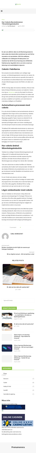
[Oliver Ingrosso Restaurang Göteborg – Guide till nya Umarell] (7, 358)
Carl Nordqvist (11, 26)
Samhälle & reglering (18, 394)
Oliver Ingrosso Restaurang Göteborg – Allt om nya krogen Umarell (23, 347)
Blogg (3, 19)
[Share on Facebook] (22, 227)
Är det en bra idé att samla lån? (18, 287)
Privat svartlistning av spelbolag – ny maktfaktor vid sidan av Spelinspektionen (24, 315)
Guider (18, 382)
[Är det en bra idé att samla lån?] (18, 274)
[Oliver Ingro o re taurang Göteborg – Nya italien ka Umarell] (7, 337)
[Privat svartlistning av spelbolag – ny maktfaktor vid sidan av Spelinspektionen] (7, 316)
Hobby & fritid (18, 386)
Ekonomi (18, 378)
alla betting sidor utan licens (11, 432)
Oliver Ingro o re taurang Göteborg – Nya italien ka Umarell (22, 336)
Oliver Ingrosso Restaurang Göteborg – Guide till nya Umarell (22, 357)
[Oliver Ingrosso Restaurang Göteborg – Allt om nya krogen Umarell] (7, 348)
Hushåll (18, 390)
